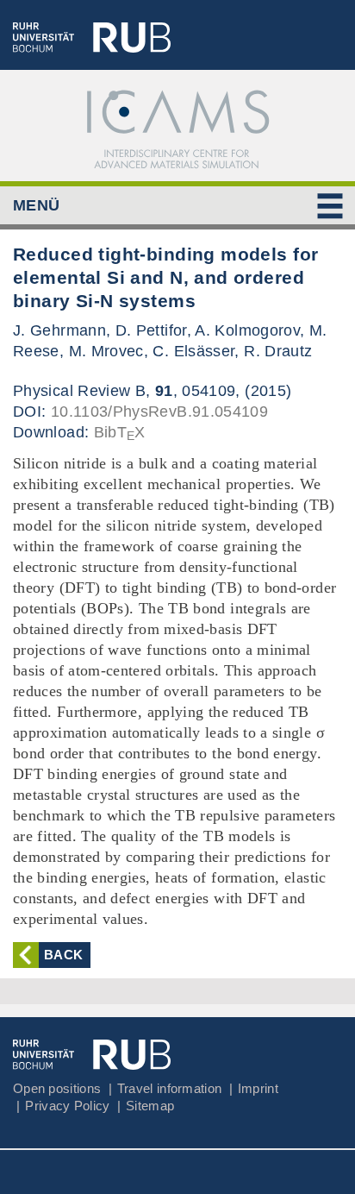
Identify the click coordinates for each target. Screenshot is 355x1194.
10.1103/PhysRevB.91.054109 (159, 411)
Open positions (57, 1088)
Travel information (169, 1088)
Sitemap (150, 1105)
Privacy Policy (67, 1105)
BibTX (120, 432)
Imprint (258, 1088)
